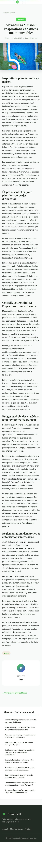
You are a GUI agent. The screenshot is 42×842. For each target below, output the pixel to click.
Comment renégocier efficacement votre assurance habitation (21, 721)
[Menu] (24, 2)
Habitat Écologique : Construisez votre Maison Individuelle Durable (20, 728)
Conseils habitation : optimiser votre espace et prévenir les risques (19, 761)
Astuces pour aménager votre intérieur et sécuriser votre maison (20, 736)
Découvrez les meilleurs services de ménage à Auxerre (19, 743)
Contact (28, 829)
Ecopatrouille (14, 813)
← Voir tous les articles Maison (14, 693)
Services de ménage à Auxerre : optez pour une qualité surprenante (19, 768)
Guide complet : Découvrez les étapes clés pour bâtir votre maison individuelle (19, 752)
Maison (12, 12)
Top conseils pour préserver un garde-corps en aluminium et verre (20, 791)
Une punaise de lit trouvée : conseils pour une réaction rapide (19, 776)
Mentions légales (16, 829)
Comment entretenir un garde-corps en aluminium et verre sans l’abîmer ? (20, 783)
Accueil (5, 12)
